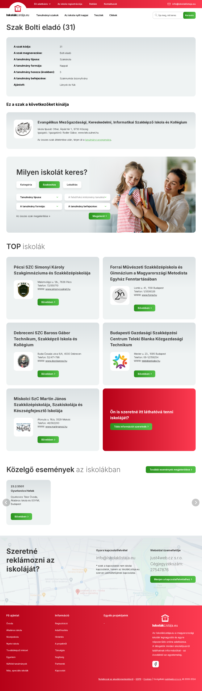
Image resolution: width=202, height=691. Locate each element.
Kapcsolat (60, 670)
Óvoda (9, 623)
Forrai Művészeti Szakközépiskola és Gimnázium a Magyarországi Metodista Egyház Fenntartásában (148, 273)
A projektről (61, 643)
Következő (195, 502)
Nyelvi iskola (12, 643)
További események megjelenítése (170, 469)
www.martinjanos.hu (56, 426)
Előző (6, 502)
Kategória (26, 184)
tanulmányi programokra (98, 139)
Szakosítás (49, 184)
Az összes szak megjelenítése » (33, 216)
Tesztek (98, 15)
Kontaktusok (110, 4)
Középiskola (12, 636)
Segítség (59, 657)
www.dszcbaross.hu (56, 360)
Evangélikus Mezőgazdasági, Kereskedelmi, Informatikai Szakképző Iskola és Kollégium (112, 122)
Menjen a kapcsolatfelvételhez (172, 579)
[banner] (17, 9)
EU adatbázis (41, 4)
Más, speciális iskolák (17, 670)
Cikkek (113, 15)
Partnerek (60, 663)
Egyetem (11, 657)
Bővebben (47, 302)
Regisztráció (61, 623)
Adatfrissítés (61, 630)
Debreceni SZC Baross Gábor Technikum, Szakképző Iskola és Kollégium (45, 338)
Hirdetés (59, 636)
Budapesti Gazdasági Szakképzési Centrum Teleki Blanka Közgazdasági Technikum (146, 338)
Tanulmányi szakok (47, 15)
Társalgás (60, 650)
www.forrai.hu (149, 295)
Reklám (93, 4)
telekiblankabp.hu (151, 360)
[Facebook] (155, 664)
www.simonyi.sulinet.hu (57, 289)
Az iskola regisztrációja (70, 4)
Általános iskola (14, 630)
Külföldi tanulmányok (16, 663)
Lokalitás (72, 184)
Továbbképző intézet (17, 650)
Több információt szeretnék (130, 426)
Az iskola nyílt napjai (76, 15)
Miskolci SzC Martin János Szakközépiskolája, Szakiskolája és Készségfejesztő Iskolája (48, 404)
